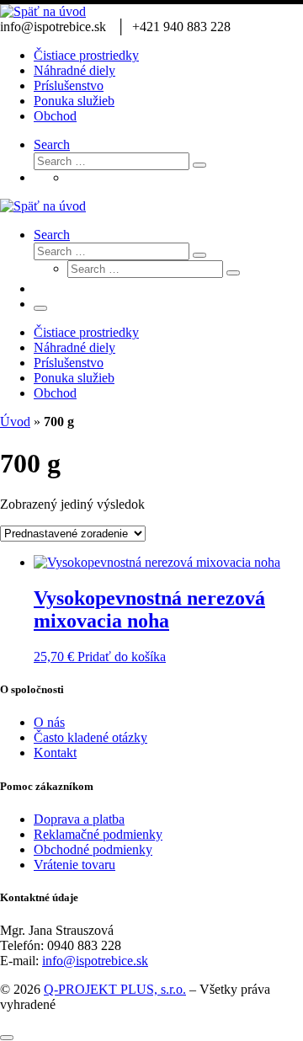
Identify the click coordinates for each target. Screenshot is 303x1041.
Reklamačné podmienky (98, 834)
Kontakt (55, 752)
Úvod (15, 421)
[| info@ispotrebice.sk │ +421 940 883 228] (43, 11)
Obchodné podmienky (93, 849)
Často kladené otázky (90, 737)
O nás (49, 722)
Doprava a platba (79, 819)
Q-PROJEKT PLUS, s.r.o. (115, 989)
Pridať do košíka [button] (121, 656)
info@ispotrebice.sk (95, 960)
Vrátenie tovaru (74, 864)
